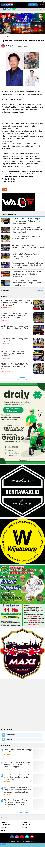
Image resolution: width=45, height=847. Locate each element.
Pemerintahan (6, 825)
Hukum (24, 822)
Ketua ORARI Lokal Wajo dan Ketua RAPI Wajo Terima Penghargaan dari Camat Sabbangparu (17, 764)
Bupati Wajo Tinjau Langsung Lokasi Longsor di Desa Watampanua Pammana (16, 340)
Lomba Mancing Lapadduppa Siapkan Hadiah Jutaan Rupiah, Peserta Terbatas (16, 327)
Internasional (10, 735)
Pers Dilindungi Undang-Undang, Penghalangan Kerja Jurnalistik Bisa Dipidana (14, 353)
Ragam (24, 827)
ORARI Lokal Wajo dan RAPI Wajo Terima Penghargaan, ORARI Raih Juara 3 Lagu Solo (16, 366)
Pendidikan (26, 825)
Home (2, 36)
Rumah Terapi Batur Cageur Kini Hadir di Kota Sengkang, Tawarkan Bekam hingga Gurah (18, 777)
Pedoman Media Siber (29, 841)
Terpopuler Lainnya (22, 812)
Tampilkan (39, 290)
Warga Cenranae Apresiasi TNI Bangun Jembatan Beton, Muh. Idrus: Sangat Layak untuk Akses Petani (18, 790)
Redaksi (19, 841)
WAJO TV (32, 4)
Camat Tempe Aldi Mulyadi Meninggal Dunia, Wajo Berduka (18, 751)
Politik (7, 36)
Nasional (9, 739)
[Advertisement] (22, 703)
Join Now (13, 841)
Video (3, 830)
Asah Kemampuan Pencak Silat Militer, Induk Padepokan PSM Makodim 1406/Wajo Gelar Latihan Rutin (15, 315)
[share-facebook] (4, 8)
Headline (4, 822)
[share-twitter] (9, 8)
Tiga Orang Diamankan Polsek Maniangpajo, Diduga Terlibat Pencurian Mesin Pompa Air (15, 802)
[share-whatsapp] (14, 8)
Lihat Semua (22, 378)
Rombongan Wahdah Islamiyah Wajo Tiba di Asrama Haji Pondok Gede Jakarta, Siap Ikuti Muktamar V (16, 303)
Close (3, 844)
